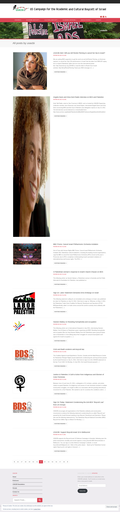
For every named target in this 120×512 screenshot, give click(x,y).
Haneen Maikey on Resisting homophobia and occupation (74, 322)
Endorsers (16, 480)
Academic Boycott (32, 20)
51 (37, 462)
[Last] (67, 461)
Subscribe (83, 491)
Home (14, 477)
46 (18, 462)
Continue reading (60, 72)
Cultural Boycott (50, 20)
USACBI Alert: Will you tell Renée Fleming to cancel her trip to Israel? (79, 53)
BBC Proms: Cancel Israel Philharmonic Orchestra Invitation (75, 244)
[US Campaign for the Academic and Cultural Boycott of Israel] (59, 8)
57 (60, 462)
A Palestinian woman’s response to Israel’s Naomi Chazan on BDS (78, 272)
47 (21, 462)
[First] (14, 461)
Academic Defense (69, 20)
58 (64, 462)
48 (25, 462)
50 (33, 462)
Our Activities (86, 20)
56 (56, 462)
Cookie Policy (36, 509)
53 (45, 462)
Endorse (18, 20)
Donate (98, 20)
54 (48, 462)
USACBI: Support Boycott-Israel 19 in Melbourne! (71, 432)
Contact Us (16, 492)
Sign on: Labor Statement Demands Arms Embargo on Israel (76, 293)
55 (52, 462)
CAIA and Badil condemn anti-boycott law (68, 349)
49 (29, 462)
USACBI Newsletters (19, 484)
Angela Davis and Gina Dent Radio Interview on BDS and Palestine (78, 97)
